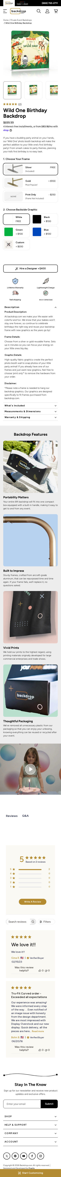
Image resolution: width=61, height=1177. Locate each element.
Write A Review (32, 901)
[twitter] (6, 1156)
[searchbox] (18, 921)
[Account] (47, 11)
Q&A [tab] (25, 816)
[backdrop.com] (18, 11)
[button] (5, 11)
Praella (31, 1168)
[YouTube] (23, 1156)
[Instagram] (40, 1156)
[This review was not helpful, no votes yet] (46, 970)
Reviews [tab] (12, 816)
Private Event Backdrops (21, 20)
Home (6, 20)
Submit (49, 1103)
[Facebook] (32, 1156)
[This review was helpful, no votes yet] (40, 970)
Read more (38, 1031)
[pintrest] (15, 1156)
